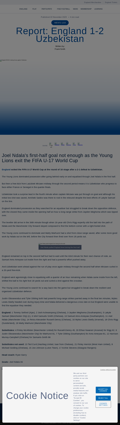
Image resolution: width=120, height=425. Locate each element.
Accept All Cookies (103, 390)
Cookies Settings (103, 404)
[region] (60, 395)
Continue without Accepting (108, 369)
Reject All (103, 398)
